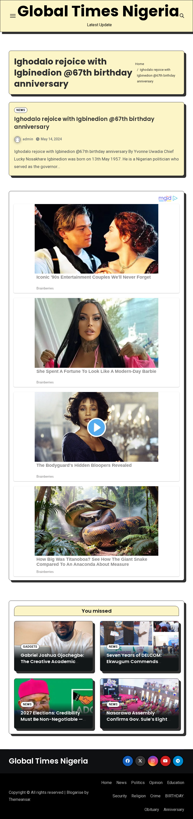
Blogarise (75, 792)
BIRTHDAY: (174, 796)
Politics (138, 782)
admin (28, 139)
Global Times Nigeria (98, 11)
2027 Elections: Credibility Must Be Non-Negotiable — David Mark (52, 719)
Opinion (156, 782)
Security (120, 796)
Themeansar (19, 799)
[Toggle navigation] (13, 16)
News (20, 110)
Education (175, 782)
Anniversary (174, 809)
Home (106, 782)
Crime (155, 796)
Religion (138, 796)
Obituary (151, 809)
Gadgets (30, 646)
